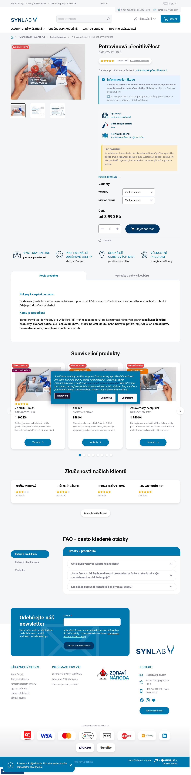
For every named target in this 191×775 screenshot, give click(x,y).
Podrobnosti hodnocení (139, 61)
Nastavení (62, 395)
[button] (80, 455)
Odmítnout (106, 397)
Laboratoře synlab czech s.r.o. (96, 725)
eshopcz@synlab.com (155, 675)
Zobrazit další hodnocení (95, 513)
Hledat (108, 19)
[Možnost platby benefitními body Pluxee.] (85, 747)
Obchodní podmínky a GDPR (65, 684)
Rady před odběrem (37, 3)
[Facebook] (142, 699)
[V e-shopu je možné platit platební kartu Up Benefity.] (147, 736)
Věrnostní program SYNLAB (64, 3)
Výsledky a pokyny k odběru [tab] (132, 275)
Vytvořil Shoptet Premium (140, 760)
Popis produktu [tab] (48, 275)
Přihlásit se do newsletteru (79, 645)
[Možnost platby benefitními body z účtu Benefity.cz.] (106, 748)
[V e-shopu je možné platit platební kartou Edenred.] (126, 735)
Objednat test (145, 229)
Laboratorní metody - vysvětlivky (67, 674)
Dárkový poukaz (18, 698)
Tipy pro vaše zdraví (20, 688)
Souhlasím (127, 397)
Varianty (36, 442)
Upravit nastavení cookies (81, 762)
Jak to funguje (17, 3)
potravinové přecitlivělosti (151, 70)
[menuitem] (28, 28)
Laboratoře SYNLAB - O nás (65, 679)
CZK (171, 3)
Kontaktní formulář (154, 710)
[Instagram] (147, 699)
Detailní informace (107, 177)
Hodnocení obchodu (20, 693)
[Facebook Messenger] (153, 699)
